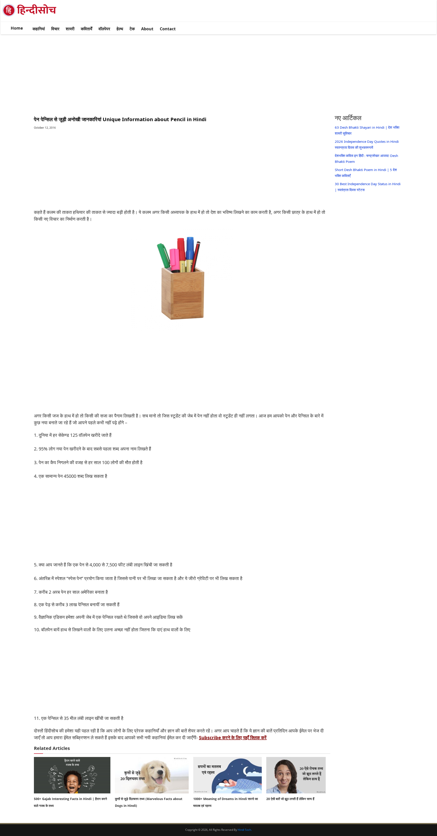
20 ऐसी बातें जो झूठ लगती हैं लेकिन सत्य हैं (290, 799)
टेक (132, 28)
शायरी (70, 28)
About (147, 28)
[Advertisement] (218, 70)
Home (17, 28)
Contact (168, 28)
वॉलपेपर (104, 28)
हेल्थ (120, 28)
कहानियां (39, 28)
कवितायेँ (86, 28)
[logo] (32, 16)
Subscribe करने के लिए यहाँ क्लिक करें (233, 737)
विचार (55, 28)
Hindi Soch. (245, 830)
